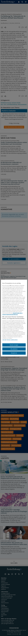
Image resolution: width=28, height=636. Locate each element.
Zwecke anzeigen (14, 345)
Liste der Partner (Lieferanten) (9, 340)
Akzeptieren (14, 353)
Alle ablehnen (14, 349)
